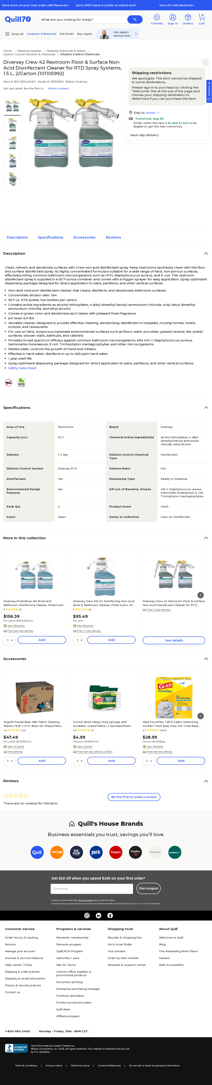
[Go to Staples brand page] (116, 853)
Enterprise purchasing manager (78, 988)
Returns (10, 944)
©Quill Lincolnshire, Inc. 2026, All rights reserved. (59, 1048)
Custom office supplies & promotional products (73, 973)
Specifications (50, 237)
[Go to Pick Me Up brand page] (76, 853)
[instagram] (87, 915)
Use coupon (148, 888)
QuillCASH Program (69, 951)
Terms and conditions (85, 900)
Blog (162, 944)
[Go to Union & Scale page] (155, 853)
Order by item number (123, 958)
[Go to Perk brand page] (96, 853)
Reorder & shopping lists (125, 937)
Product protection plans (74, 1002)
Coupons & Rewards (41, 33)
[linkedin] (98, 915)
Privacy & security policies (23, 985)
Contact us (12, 992)
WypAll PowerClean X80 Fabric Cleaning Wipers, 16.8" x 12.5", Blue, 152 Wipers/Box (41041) (32, 723)
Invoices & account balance (24, 958)
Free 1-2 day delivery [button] (89, 630)
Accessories (84, 237)
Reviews (113, 237)
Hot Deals (67, 33)
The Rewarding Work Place (178, 951)
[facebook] (110, 915)
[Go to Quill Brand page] (37, 853)
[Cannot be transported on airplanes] (10, 382)
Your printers (116, 951)
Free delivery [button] (15, 751)
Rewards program (68, 944)
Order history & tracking (21, 937)
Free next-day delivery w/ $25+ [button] (95, 751)
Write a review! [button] (58, 88)
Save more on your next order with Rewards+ (35, 5)
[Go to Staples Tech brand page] (135, 853)
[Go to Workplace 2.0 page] (175, 853)
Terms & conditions (26, 1065)
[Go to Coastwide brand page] (57, 853)
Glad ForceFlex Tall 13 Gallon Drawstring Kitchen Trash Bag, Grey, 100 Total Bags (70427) (171, 723)
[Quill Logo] (18, 19)
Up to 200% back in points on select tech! (106, 5)
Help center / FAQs (18, 964)
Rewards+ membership (72, 937)
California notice (80, 1065)
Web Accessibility (171, 964)
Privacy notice (54, 1065)
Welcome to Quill (171, 937)
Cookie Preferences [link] (109, 1065)
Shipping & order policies (22, 971)
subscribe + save (67, 958)
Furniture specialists (70, 995)
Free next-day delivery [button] (20, 630)
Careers (164, 958)
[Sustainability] (23, 382)
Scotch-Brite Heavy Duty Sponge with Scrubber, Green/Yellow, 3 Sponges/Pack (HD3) (101, 723)
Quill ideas (63, 1009)
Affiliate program (68, 1016)
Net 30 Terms (66, 964)
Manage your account (20, 951)
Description (17, 237)
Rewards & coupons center (127, 964)
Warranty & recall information (25, 978)
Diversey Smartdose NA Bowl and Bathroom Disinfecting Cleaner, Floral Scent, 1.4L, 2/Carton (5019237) (34, 602)
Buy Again (84, 33)
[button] (135, 19)
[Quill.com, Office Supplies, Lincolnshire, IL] (16, 1049)
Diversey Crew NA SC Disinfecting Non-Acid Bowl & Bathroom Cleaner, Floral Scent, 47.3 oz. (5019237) (104, 602)
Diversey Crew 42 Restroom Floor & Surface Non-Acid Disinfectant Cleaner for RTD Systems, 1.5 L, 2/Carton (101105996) (174, 602)
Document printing (69, 982)
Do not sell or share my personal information (154, 1065)
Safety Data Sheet (22, 368)
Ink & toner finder (120, 944)
